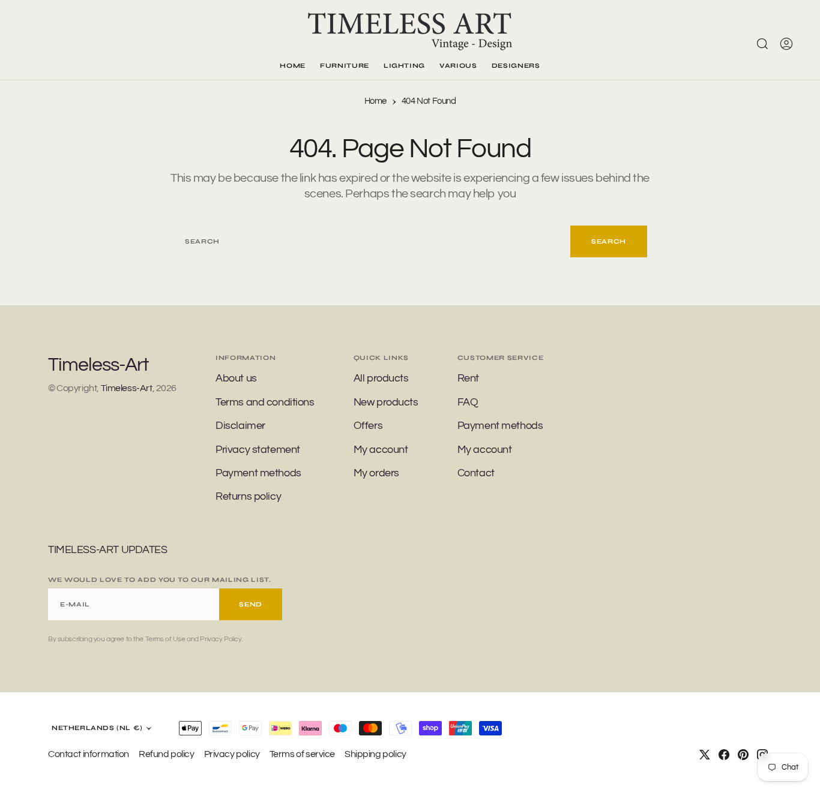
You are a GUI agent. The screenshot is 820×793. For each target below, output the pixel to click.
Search (608, 241)
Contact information (88, 754)
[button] (786, 43)
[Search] (762, 43)
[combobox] (371, 241)
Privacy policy (232, 754)
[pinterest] (743, 754)
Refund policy (166, 754)
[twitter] (704, 754)
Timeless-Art (126, 388)
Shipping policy (375, 754)
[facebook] (724, 754)
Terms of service (302, 754)
